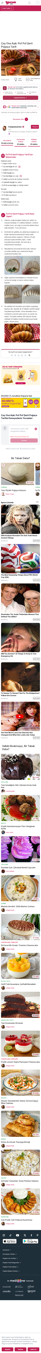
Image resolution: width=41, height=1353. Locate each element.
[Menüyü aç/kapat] (2, 2)
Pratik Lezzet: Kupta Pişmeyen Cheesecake (20, 1062)
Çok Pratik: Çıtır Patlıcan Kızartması (16, 1220)
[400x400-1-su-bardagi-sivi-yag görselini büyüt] (20, 176)
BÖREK (3, 1139)
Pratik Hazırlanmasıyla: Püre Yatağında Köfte (18, 827)
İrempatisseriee (15, 127)
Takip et (35, 127)
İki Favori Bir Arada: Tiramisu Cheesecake (19, 945)
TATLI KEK (4, 782)
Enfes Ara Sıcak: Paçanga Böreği (15, 1142)
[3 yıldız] (18, 355)
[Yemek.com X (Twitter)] (25, 1235)
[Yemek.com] (11, 2)
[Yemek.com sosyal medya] (17, 1281)
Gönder (24, 440)
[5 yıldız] (25, 355)
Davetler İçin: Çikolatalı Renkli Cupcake (18, 867)
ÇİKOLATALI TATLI (7, 1020)
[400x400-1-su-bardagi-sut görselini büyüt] (19, 166)
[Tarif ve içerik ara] (29, 2)
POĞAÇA (4, 487)
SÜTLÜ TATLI (5, 981)
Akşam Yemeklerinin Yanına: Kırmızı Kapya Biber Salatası (19, 1102)
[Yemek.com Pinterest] (37, 1235)
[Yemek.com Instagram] (4, 1235)
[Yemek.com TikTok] (10, 1235)
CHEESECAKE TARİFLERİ (9, 942)
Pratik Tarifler (6, 8)
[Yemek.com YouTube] (17, 1235)
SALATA (3, 1098)
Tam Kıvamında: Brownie (12, 1023)
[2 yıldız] (15, 355)
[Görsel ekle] (36, 429)
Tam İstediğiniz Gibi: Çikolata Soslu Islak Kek (18, 786)
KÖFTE (3, 823)
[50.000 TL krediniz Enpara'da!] (20, 403)
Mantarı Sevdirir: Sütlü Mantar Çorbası (17, 906)
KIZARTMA (5, 1217)
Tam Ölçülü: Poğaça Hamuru (13, 490)
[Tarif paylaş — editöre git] (20, 373)
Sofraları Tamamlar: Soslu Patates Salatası (19, 1181)
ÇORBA (3, 903)
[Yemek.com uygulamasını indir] (10, 1241)
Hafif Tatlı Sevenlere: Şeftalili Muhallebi (18, 984)
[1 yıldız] (11, 355)
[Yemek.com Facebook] (31, 1235)
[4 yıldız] (21, 355)
